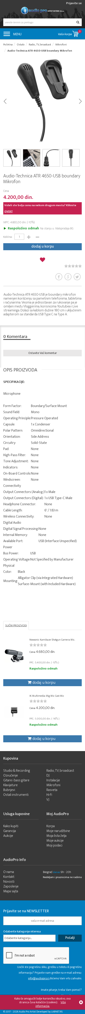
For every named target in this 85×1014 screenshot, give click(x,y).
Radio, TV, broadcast (60, 771)
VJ (47, 800)
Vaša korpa (69, 33)
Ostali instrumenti (16, 795)
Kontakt (8, 877)
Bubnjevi (9, 790)
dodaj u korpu (42, 246)
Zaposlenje (11, 886)
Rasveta (51, 790)
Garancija (9, 831)
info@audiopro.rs (38, 978)
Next (80, 101)
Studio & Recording (16, 771)
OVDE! (8, 211)
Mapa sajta (10, 891)
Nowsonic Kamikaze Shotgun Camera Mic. (52, 639)
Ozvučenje (10, 775)
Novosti (8, 882)
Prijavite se (74, 3)
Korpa (50, 826)
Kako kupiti (10, 826)
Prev (5, 101)
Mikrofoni (53, 785)
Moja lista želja (56, 836)
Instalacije (53, 780)
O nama (8, 872)
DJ (47, 775)
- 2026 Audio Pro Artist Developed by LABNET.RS (37, 1011)
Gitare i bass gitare (16, 780)
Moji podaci (54, 845)
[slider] (73, 266)
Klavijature (10, 785)
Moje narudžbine (58, 831)
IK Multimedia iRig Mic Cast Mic (46, 696)
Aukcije (8, 836)
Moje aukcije (55, 841)
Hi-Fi (49, 795)
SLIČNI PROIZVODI (16, 625)
